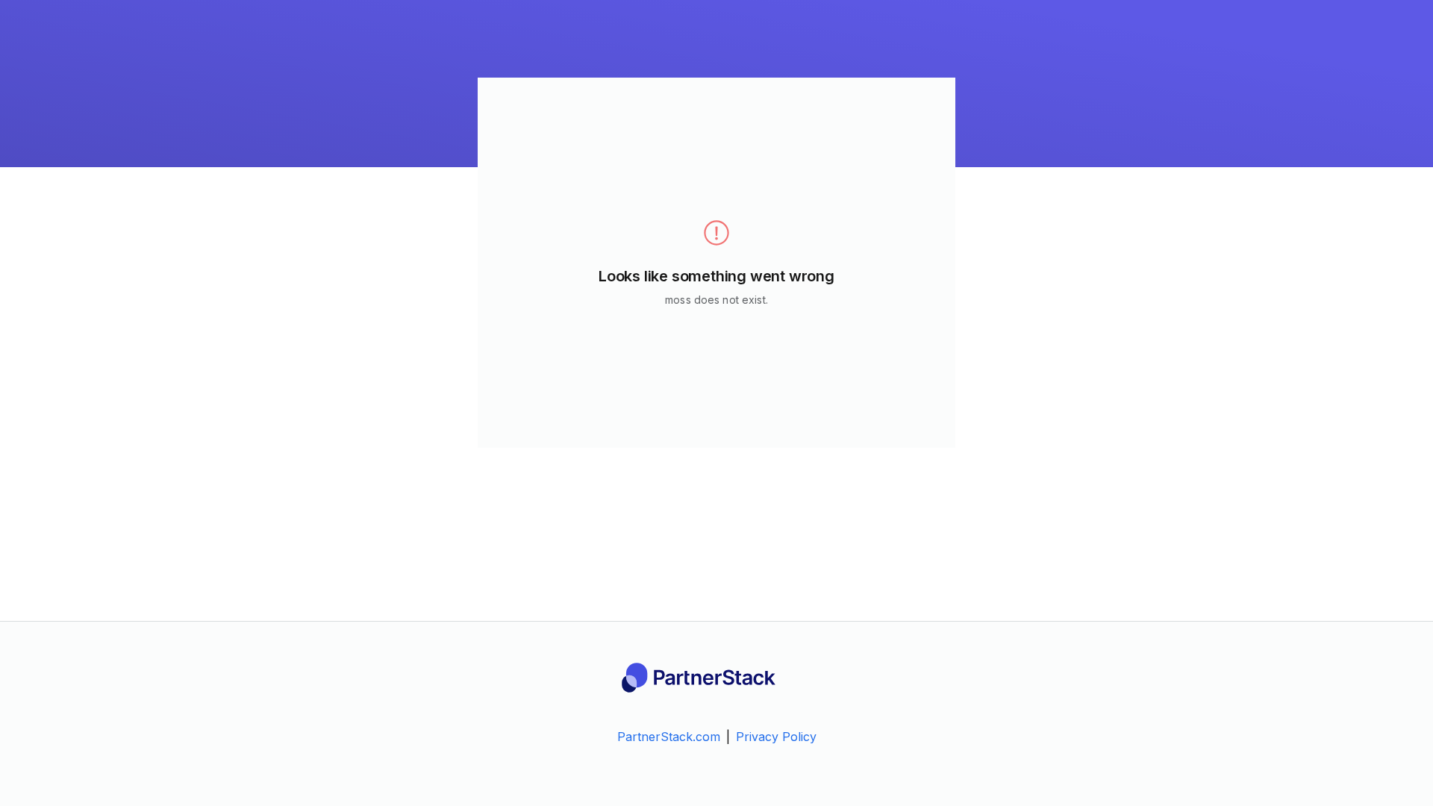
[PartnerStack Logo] (716, 677)
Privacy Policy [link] (776, 736)
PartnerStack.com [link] (668, 736)
